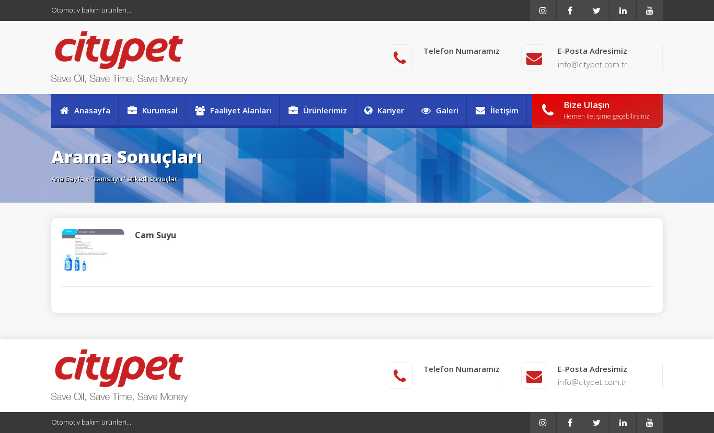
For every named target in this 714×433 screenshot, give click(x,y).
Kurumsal (160, 110)
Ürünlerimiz (325, 110)
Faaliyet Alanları (240, 110)
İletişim (504, 110)
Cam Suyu (155, 235)
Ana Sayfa (67, 178)
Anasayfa (92, 110)
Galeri (447, 110)
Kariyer (390, 110)
